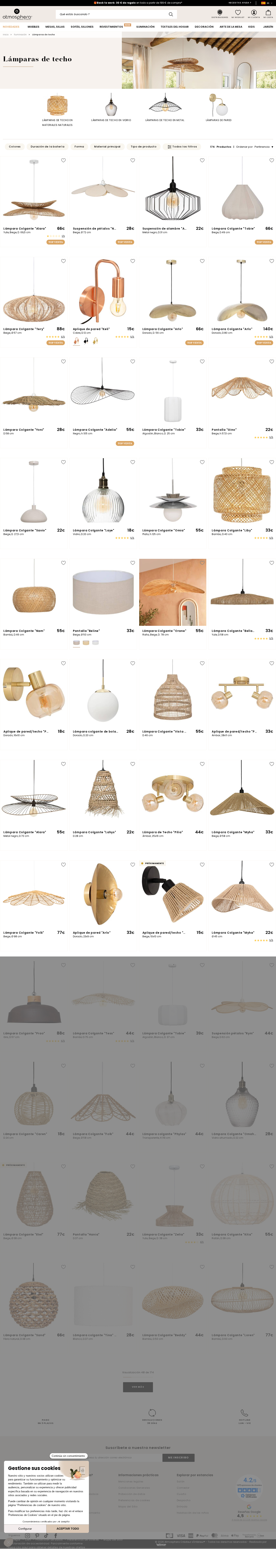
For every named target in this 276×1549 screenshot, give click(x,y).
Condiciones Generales (134, 1488)
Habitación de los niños (193, 1513)
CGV (28, 1540)
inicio (5, 35)
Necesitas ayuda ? (240, 3)
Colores (15, 146)
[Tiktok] (46, 1535)
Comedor (183, 1488)
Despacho (184, 1500)
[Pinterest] (37, 1536)
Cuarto (181, 1494)
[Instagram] (27, 1536)
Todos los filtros (184, 146)
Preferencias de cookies (134, 1500)
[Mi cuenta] (254, 14)
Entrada (182, 1507)
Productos (221, 147)
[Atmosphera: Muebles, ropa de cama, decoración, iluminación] (17, 14)
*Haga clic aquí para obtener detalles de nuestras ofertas (45, 1547)
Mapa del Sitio (128, 1507)
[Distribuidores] (220, 14)
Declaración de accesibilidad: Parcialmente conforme (45, 1544)
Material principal (107, 146)
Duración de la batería (47, 146)
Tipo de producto (144, 146)
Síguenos (14, 1535)
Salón (181, 1482)
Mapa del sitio (112, 1540)
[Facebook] (56, 1535)
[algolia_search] (171, 14)
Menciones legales (130, 1482)
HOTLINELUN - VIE (245, 1422)
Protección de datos (131, 1494)
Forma (79, 146)
